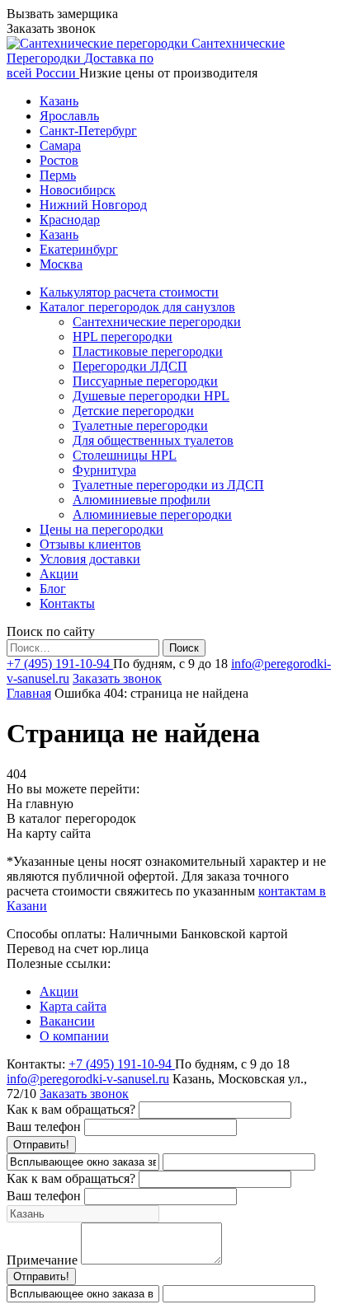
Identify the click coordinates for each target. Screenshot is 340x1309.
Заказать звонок (117, 678)
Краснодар (70, 220)
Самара (60, 145)
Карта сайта (73, 1006)
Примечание (42, 1260)
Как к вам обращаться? (71, 1109)
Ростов (59, 160)
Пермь (58, 175)
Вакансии (67, 1021)
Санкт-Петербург (88, 131)
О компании (74, 1036)
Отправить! (41, 1144)
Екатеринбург (79, 249)
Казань (59, 101)
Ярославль (69, 116)
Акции (59, 991)
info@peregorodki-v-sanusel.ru (88, 1079)
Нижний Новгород (93, 205)
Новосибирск (78, 190)
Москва (61, 264)
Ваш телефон (44, 1127)
